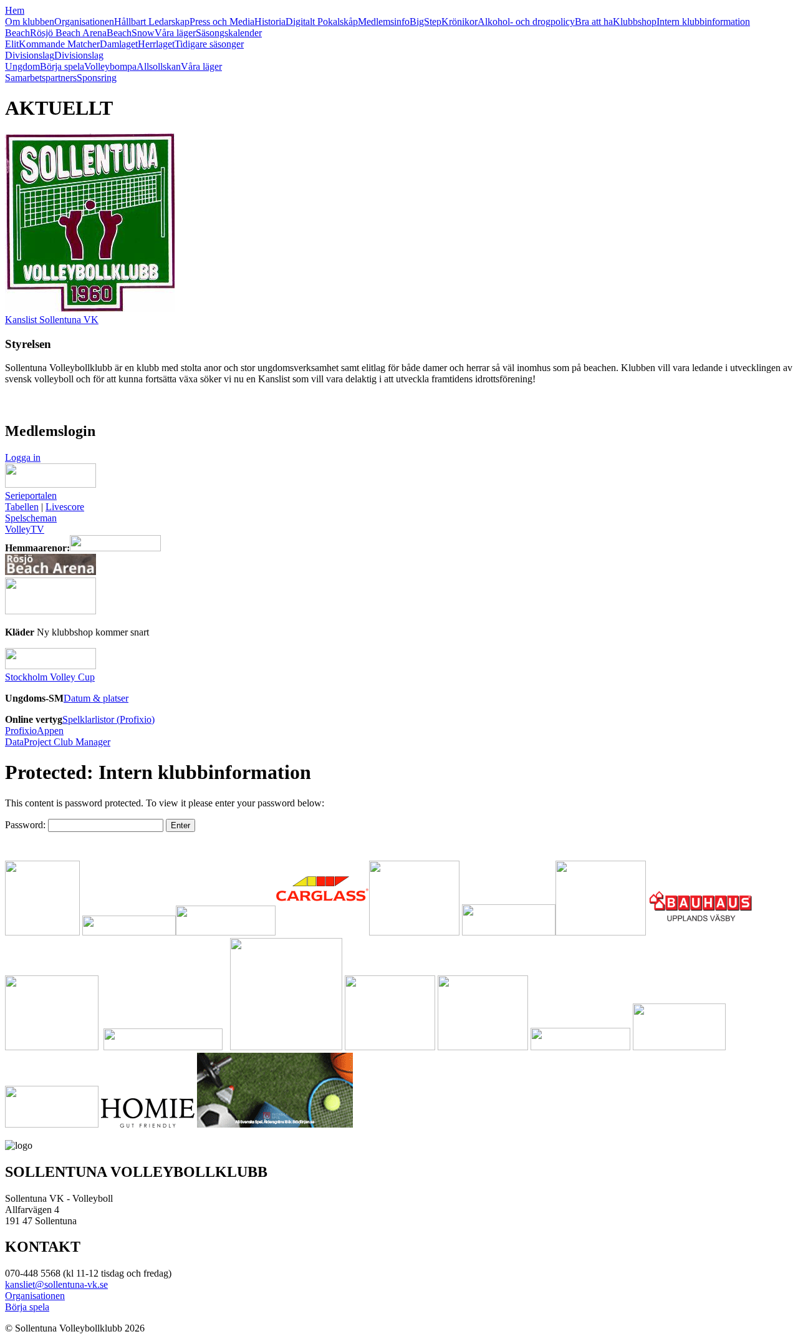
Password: (26, 824)
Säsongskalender (229, 32)
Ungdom (22, 66)
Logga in (23, 457)
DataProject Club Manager (57, 742)
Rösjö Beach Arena (68, 32)
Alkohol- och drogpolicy (526, 21)
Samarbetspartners (41, 77)
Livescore (65, 506)
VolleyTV (24, 529)
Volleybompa (110, 66)
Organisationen (84, 21)
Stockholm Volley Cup (50, 677)
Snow (143, 32)
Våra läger (175, 32)
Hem (14, 10)
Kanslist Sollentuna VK (52, 319)
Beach (17, 32)
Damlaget (119, 44)
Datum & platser (96, 698)
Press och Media (222, 21)
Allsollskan (159, 66)
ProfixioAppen (34, 730)
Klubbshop (634, 21)
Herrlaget (156, 44)
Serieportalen (31, 495)
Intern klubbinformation (703, 21)
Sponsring (97, 77)
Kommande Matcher (59, 44)
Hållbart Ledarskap (152, 21)
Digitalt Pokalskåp (322, 21)
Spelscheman (31, 518)
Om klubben (29, 21)
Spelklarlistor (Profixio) (108, 719)
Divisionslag (29, 55)
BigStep (425, 21)
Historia (270, 21)
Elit (12, 44)
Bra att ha (594, 21)
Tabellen (22, 506)
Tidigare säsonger (209, 44)
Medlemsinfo (384, 21)
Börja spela (62, 66)
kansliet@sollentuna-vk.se (56, 1284)
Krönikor (459, 21)
